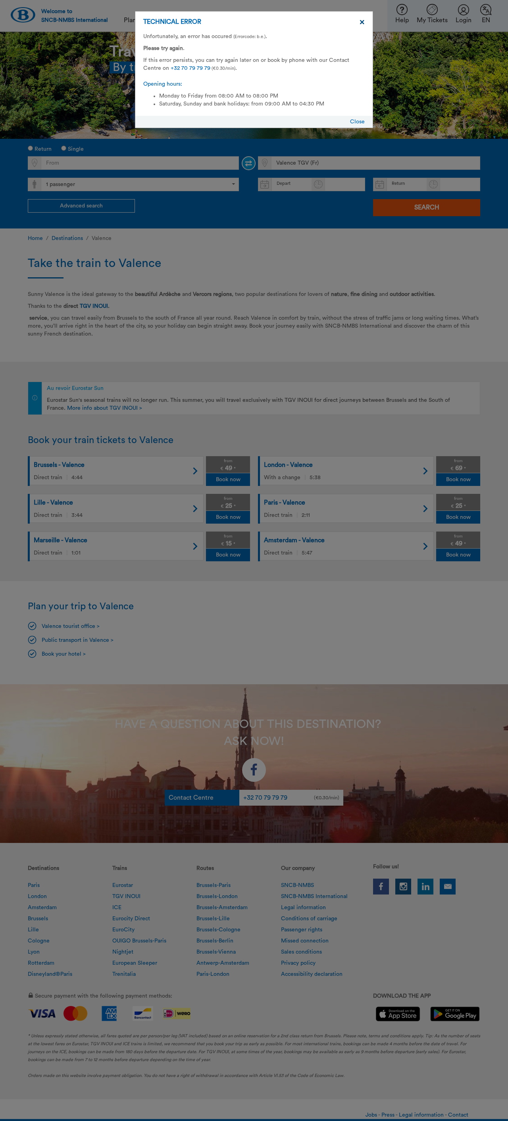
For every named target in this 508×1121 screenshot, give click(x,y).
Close (357, 122)
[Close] (362, 22)
